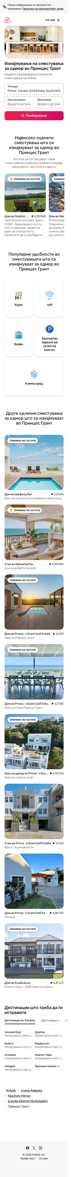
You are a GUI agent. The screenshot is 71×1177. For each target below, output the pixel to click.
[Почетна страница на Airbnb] (7, 20)
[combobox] (34, 90)
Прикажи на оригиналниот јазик (43, 8)
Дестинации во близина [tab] (20, 1020)
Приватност (27, 1158)
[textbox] (19, 104)
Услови (43, 1158)
